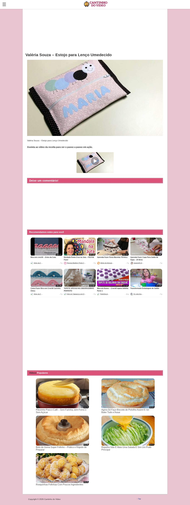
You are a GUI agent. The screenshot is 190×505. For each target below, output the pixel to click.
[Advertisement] (95, 30)
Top (139, 499)
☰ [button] (4, 4)
